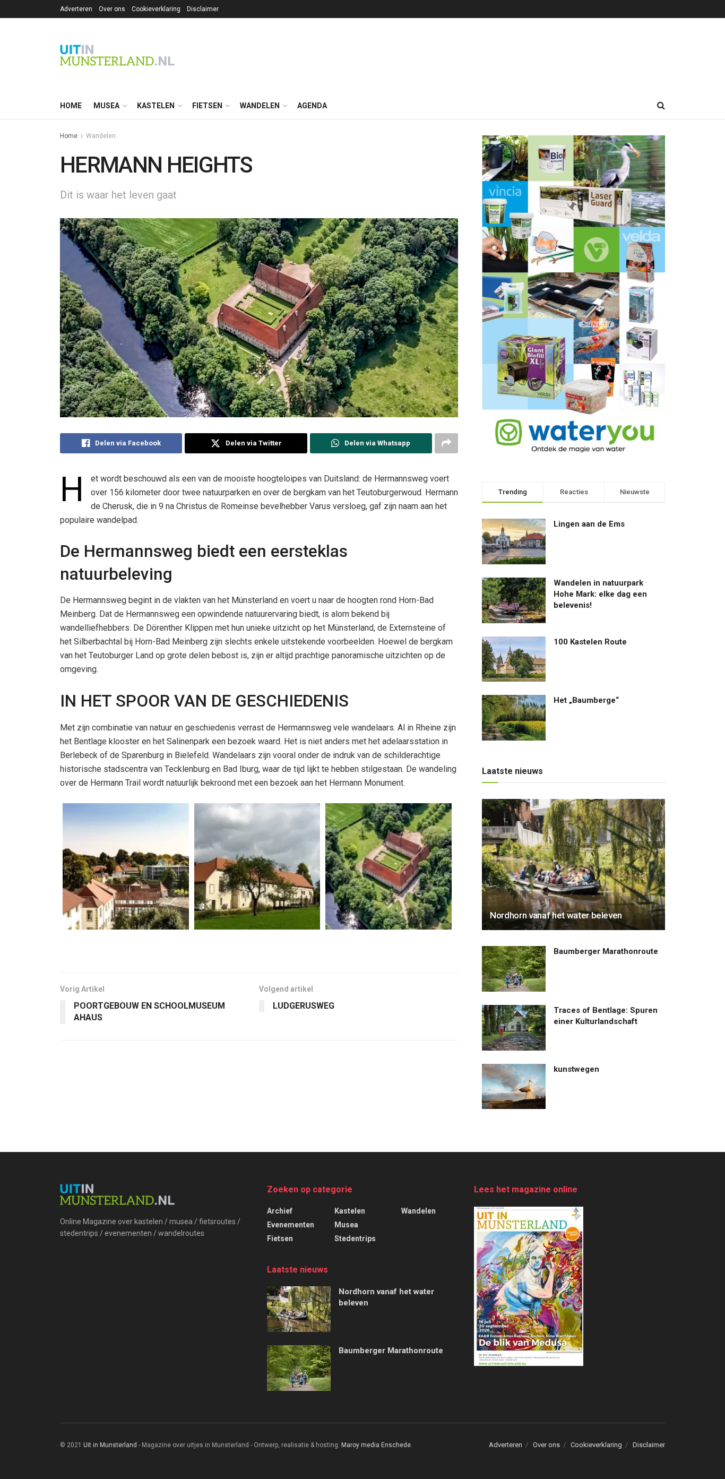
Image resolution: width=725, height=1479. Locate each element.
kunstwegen (576, 1069)
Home (71, 105)
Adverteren (76, 9)
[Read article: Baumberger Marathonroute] (514, 969)
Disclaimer (203, 9)
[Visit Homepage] (117, 55)
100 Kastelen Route (590, 642)
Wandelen (260, 105)
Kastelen (156, 105)
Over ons (112, 9)
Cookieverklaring (156, 9)
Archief (279, 1211)
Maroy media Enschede (376, 1445)
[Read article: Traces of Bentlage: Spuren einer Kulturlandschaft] (514, 1028)
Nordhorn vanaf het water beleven (556, 915)
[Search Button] (661, 105)
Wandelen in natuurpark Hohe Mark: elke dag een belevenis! (600, 594)
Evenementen (290, 1224)
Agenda (312, 105)
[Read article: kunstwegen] (514, 1087)
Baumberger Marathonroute (606, 951)
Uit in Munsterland (110, 1445)
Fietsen (207, 105)
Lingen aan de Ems (589, 524)
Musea (106, 105)
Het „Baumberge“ (586, 700)
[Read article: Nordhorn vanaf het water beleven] (573, 864)
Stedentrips (355, 1238)
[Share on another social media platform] (446, 443)
